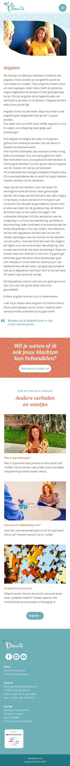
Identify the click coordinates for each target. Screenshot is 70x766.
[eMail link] (23, 656)
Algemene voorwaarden (16, 710)
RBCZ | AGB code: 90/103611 (19, 697)
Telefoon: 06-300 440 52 (17, 690)
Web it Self (41, 761)
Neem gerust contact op (35, 368)
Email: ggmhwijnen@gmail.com (20, 686)
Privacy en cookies (13, 713)
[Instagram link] (16, 656)
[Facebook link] (9, 656)
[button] (63, 8)
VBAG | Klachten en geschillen (20, 694)
